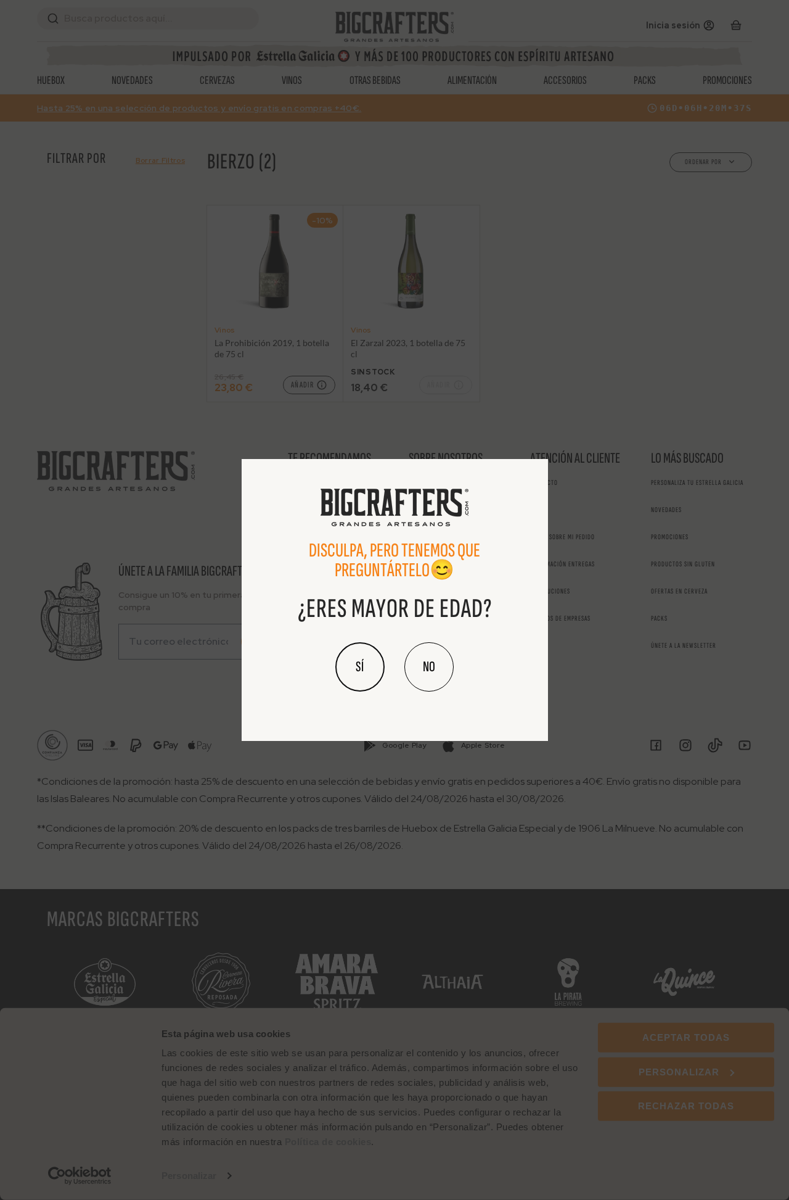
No (429, 667)
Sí (360, 667)
